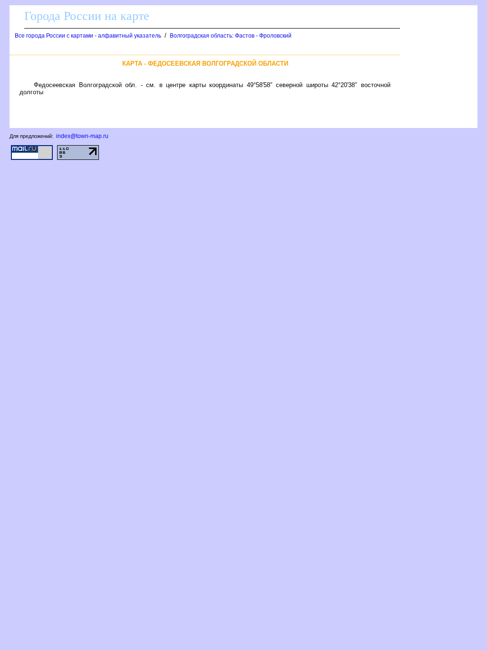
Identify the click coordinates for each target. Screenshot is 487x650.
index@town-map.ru (82, 136)
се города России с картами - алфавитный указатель (88, 35)
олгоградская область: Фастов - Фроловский (231, 35)
